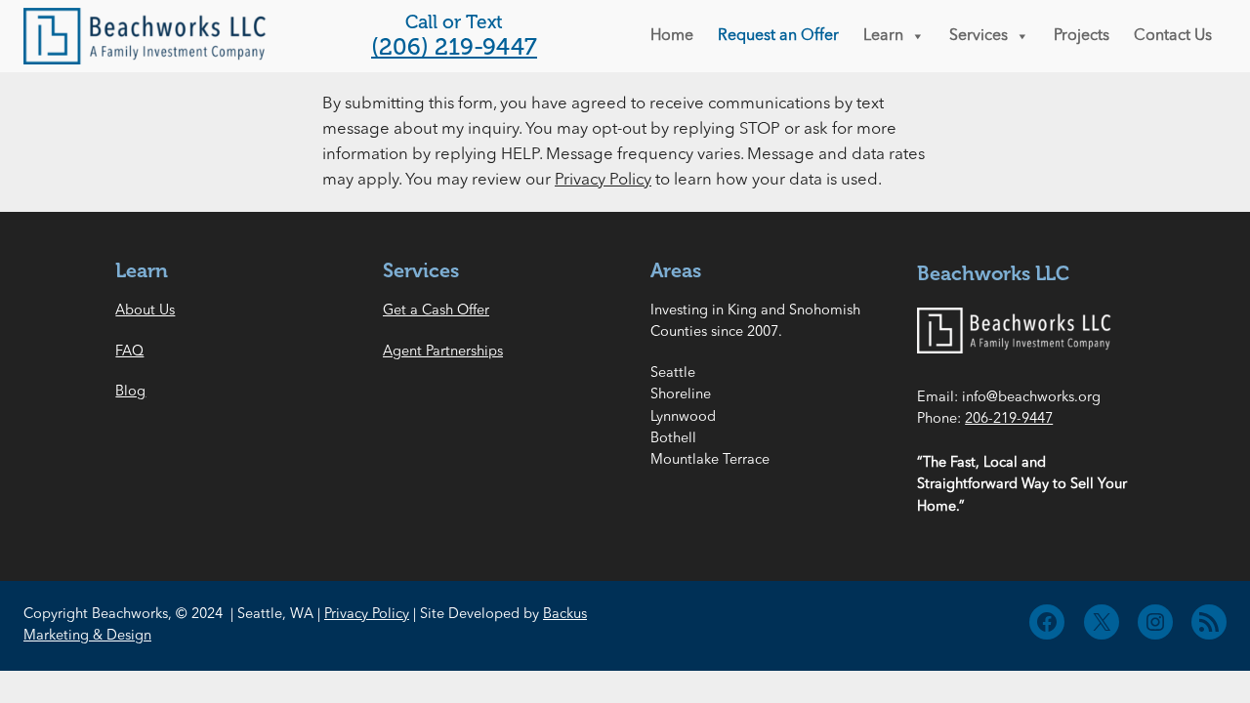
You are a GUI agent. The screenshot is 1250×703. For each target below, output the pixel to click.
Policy (390, 614)
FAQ (129, 352)
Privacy (348, 614)
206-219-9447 (1009, 419)
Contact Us (1173, 36)
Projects (1081, 36)
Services (978, 36)
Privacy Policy (603, 180)
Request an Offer (778, 36)
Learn (883, 36)
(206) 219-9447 (454, 46)
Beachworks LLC (993, 273)
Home (671, 36)
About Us (145, 311)
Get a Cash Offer (436, 311)
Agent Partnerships (443, 352)
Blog (130, 392)
